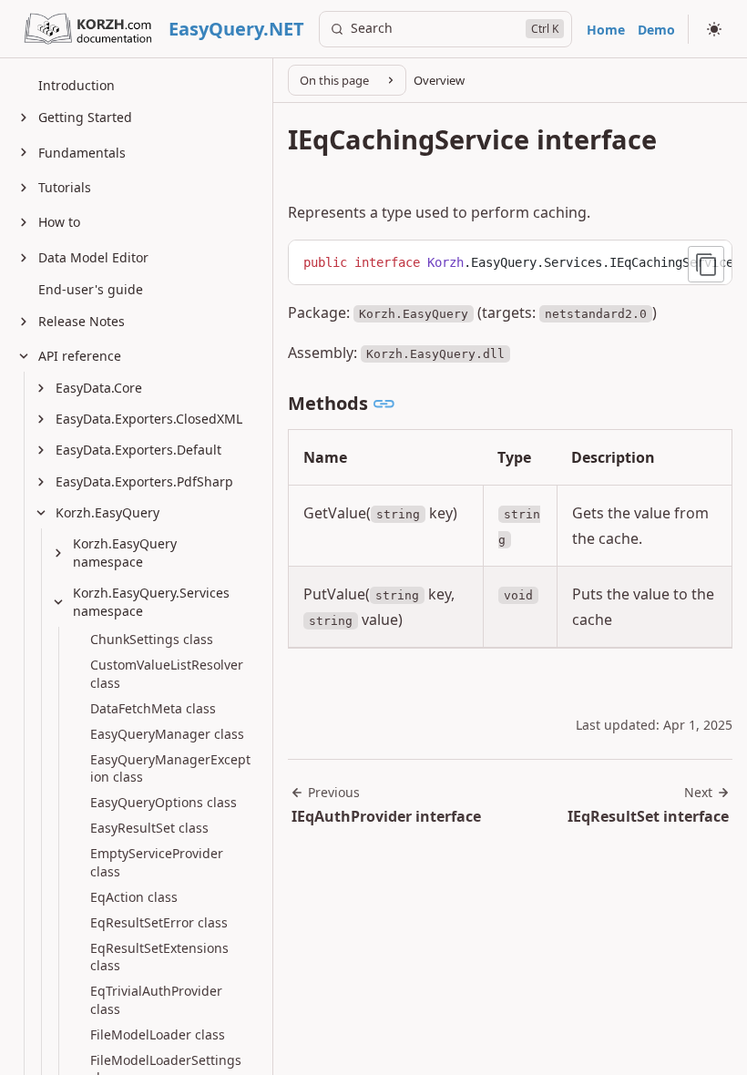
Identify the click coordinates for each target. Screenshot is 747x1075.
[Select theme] (714, 29)
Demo (656, 29)
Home (606, 29)
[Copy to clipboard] (706, 264)
